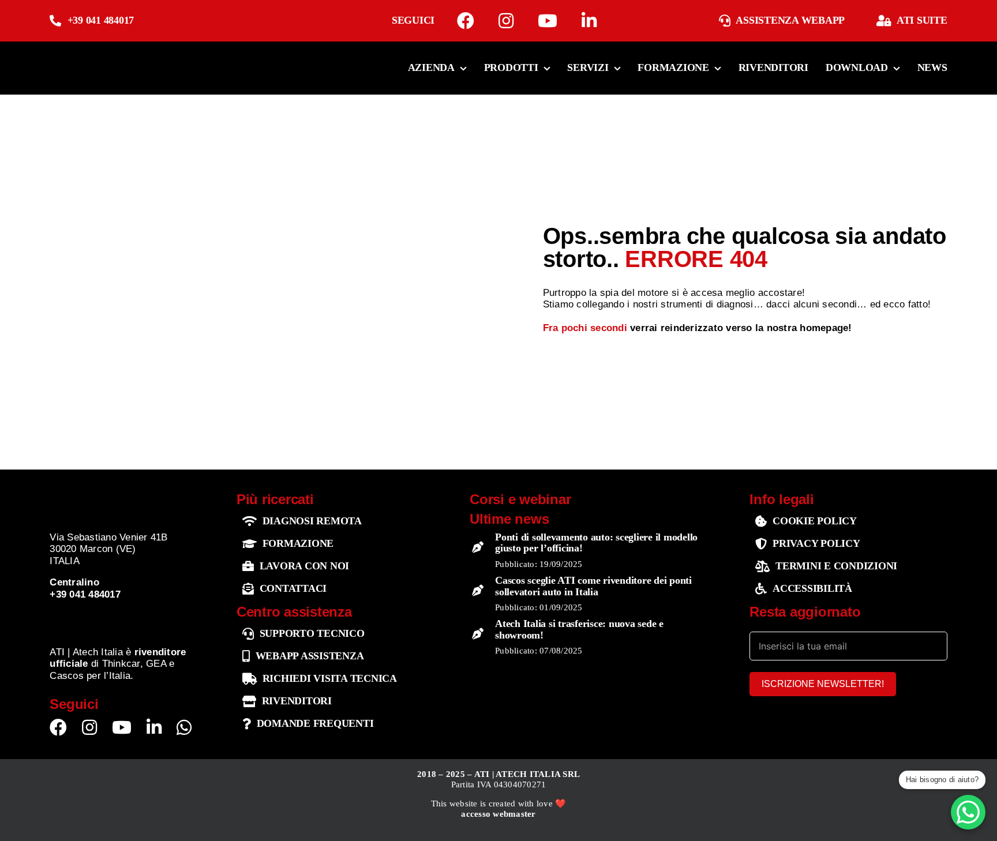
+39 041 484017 (101, 20)
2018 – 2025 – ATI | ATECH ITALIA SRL (498, 774)
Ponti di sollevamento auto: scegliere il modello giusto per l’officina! (596, 542)
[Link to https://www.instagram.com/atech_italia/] (506, 20)
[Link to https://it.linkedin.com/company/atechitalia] (589, 20)
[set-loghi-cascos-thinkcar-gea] (125, 617)
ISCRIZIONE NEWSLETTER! (823, 684)
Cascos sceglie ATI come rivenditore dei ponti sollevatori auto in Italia (593, 586)
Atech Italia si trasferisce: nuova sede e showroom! (579, 629)
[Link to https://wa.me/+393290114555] (184, 727)
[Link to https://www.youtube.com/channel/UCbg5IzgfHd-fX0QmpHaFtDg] (547, 20)
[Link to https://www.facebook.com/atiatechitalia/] (465, 20)
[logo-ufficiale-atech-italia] (86, 54)
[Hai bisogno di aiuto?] (968, 812)
